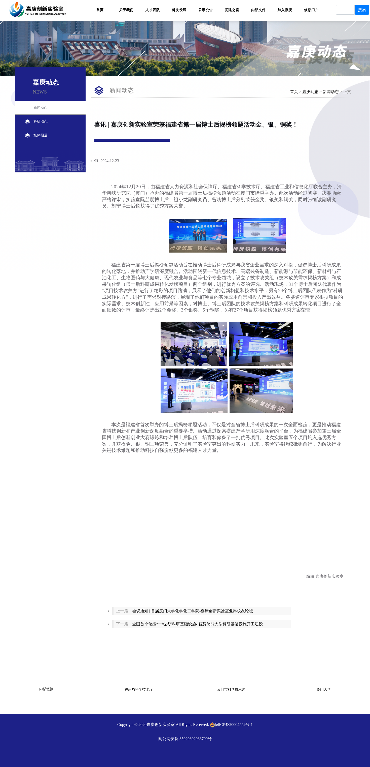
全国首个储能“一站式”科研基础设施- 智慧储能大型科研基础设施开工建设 (197, 624)
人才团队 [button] (152, 9)
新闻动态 (40, 107)
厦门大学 (324, 689)
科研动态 (40, 121)
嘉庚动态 (310, 91)
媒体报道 (40, 135)
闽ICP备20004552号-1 (234, 724)
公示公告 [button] (205, 9)
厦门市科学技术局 (231, 689)
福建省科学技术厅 (139, 689)
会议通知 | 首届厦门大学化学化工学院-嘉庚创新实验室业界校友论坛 (192, 611)
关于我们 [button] (126, 9)
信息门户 (311, 9)
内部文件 (258, 9)
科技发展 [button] (179, 9)
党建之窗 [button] (232, 9)
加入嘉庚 (285, 9)
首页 (100, 9)
